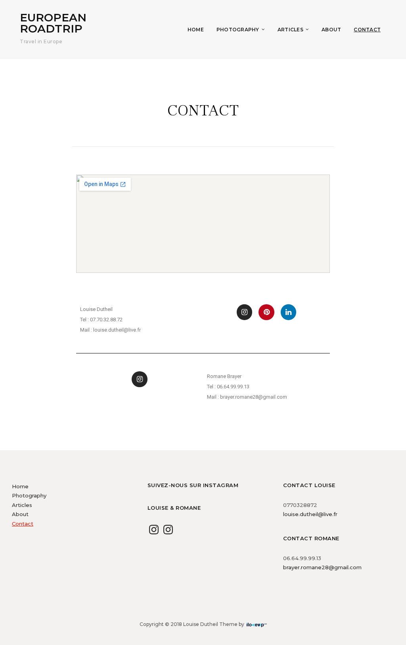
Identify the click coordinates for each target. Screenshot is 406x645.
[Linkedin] (289, 312)
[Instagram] (245, 312)
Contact (367, 30)
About (331, 30)
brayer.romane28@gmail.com (322, 567)
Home (196, 30)
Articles (290, 30)
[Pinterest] (266, 312)
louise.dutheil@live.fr (310, 514)
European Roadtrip (53, 23)
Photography (237, 30)
